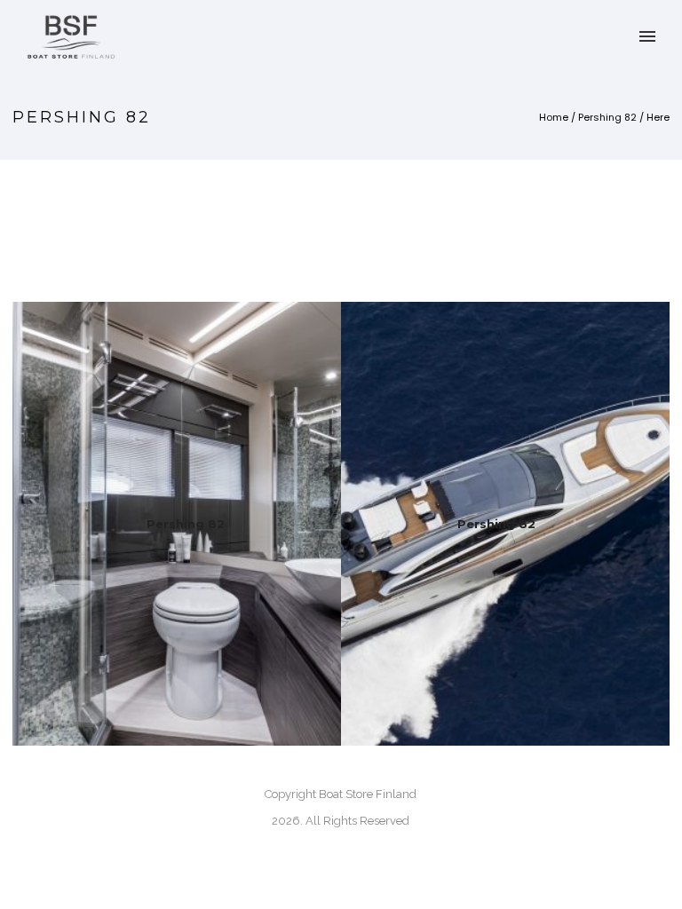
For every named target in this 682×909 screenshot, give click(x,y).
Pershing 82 (607, 117)
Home (553, 117)
